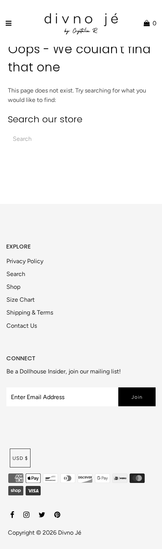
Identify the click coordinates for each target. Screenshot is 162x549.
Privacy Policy (24, 261)
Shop (13, 286)
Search (15, 274)
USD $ (20, 458)
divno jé (69, 532)
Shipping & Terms (29, 312)
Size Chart (20, 299)
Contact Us (21, 325)
